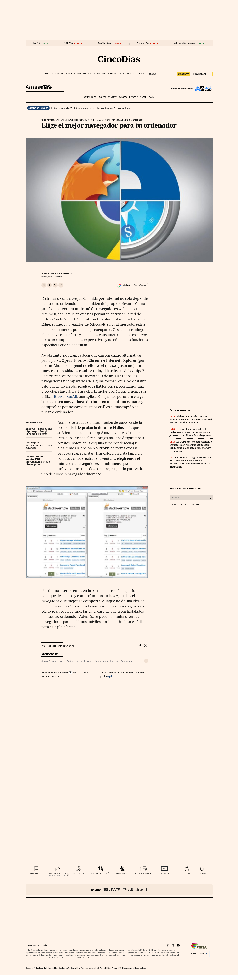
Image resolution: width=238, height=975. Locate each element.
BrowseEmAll (65, 396)
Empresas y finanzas (54, 74)
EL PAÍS (151, 73)
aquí (109, 676)
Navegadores (101, 661)
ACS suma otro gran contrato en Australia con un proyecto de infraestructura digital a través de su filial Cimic (191, 462)
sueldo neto (78, 873)
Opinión (140, 74)
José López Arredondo (57, 273)
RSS (119, 968)
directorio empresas (143, 873)
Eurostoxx (183, 504)
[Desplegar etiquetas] (146, 661)
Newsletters (127, 968)
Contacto (29, 968)
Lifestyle (133, 97)
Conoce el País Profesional (119, 889)
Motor (143, 97)
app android (202, 873)
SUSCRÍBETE (183, 74)
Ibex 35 (36, 43)
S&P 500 (68, 43)
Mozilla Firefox (66, 661)
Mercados (70, 74)
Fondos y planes (110, 74)
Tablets (102, 97)
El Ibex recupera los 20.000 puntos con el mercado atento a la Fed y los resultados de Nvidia (191, 419)
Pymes (151, 97)
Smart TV (112, 97)
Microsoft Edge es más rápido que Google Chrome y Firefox (39, 431)
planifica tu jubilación (100, 873)
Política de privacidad (90, 968)
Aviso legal (38, 968)
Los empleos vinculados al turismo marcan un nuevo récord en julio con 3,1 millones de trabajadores (190, 432)
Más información (49, 676)
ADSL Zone (203, 88)
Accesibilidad (105, 968)
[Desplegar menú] (28, 59)
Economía (81, 74)
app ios (187, 873)
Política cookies (50, 968)
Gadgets (123, 97)
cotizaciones (164, 873)
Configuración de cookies (69, 968)
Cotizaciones (94, 74)
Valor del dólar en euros (185, 43)
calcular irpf (36, 873)
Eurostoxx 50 (143, 43)
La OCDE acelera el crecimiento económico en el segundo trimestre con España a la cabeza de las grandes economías (191, 446)
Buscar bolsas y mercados (185, 488)
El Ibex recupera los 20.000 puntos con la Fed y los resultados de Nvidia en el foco (90, 108)
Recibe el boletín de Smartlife (60, 645)
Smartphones (90, 97)
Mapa (114, 968)
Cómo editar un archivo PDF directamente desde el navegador (38, 461)
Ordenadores (127, 661)
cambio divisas (122, 873)
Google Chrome (49, 661)
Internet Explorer (84, 661)
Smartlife (39, 88)
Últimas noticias (127, 74)
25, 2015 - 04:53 (51, 277)
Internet (114, 661)
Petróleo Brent (104, 43)
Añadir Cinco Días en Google (134, 285)
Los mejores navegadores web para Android (39, 445)
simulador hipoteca (57, 873)
